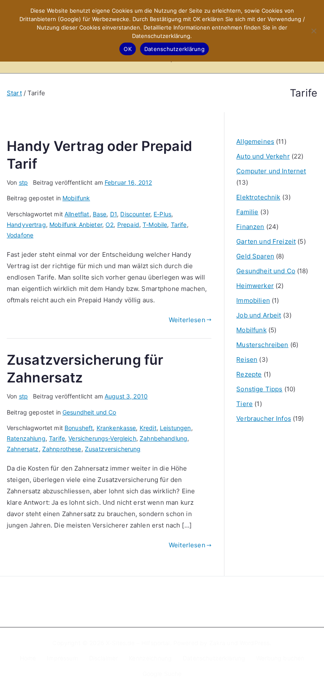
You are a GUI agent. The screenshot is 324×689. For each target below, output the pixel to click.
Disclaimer (103, 658)
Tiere (244, 404)
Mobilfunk (76, 198)
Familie (247, 212)
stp (23, 182)
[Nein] (313, 31)
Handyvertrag (26, 224)
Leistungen (175, 427)
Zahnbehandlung (163, 438)
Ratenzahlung (26, 438)
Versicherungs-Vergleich (102, 438)
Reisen (246, 359)
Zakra (217, 642)
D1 (113, 214)
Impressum (62, 658)
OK (128, 49)
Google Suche (162, 673)
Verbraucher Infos (263, 418)
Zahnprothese (61, 448)
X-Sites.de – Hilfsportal (138, 642)
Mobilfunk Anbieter (75, 224)
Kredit (148, 427)
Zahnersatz (23, 448)
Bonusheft (79, 427)
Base (100, 214)
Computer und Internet (271, 171)
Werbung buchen (280, 658)
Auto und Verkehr (262, 156)
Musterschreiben (262, 345)
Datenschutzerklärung (214, 658)
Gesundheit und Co (89, 412)
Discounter (135, 214)
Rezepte (249, 374)
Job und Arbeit (258, 315)
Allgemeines (255, 141)
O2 (109, 224)
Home (28, 658)
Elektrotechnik (258, 197)
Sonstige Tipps (259, 389)
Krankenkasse (116, 427)
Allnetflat (77, 214)
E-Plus (162, 214)
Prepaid (128, 224)
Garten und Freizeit (266, 241)
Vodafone (20, 235)
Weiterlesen (187, 320)
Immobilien (253, 300)
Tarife (179, 224)
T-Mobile (155, 224)
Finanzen (250, 227)
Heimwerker (255, 286)
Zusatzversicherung (113, 448)
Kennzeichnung (150, 658)
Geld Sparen (255, 256)
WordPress (255, 642)
